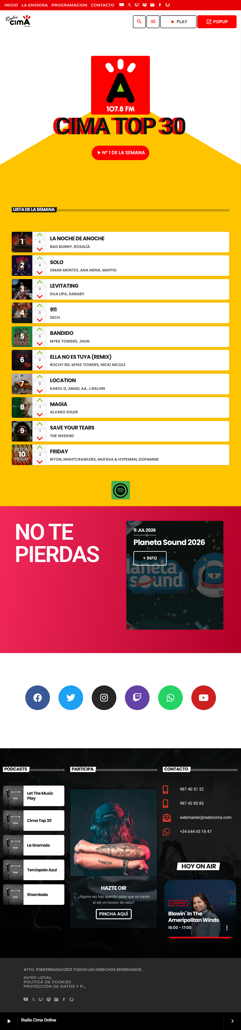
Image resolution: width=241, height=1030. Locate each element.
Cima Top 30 (39, 820)
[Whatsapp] (170, 697)
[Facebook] (160, 5)
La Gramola (38, 845)
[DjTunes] (167, 5)
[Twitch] (137, 5)
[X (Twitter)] (129, 5)
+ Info (150, 558)
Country (178, 903)
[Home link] (19, 21)
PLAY (178, 22)
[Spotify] (144, 5)
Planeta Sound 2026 (169, 542)
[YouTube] (121, 5)
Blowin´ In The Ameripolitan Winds (193, 917)
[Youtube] (203, 697)
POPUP (217, 22)
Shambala (37, 895)
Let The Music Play (40, 795)
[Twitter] (70, 697)
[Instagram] (152, 5)
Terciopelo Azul (42, 870)
